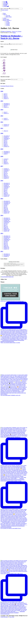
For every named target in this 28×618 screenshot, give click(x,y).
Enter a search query (5, 8)
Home (4, 13)
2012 (2, 251)
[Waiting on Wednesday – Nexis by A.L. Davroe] (11, 31)
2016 (2, 180)
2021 (2, 128)
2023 (2, 116)
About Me (8, 15)
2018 (2, 156)
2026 (2, 91)
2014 (2, 215)
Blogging (8, 86)
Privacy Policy (9, 16)
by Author (8, 22)
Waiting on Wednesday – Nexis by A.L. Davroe (12, 37)
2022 (2, 122)
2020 (2, 133)
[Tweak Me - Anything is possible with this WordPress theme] (10, 299)
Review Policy (6, 19)
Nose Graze (11, 616)
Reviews (11, 86)
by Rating (8, 25)
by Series (8, 23)
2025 (2, 101)
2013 (2, 233)
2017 (2, 166)
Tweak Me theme (4, 616)
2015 (2, 198)
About (4, 14)
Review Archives (7, 20)
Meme (14, 32)
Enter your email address (6, 79)
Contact (4, 18)
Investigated (3, 86)
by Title (7, 21)
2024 (2, 109)
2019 (2, 149)
